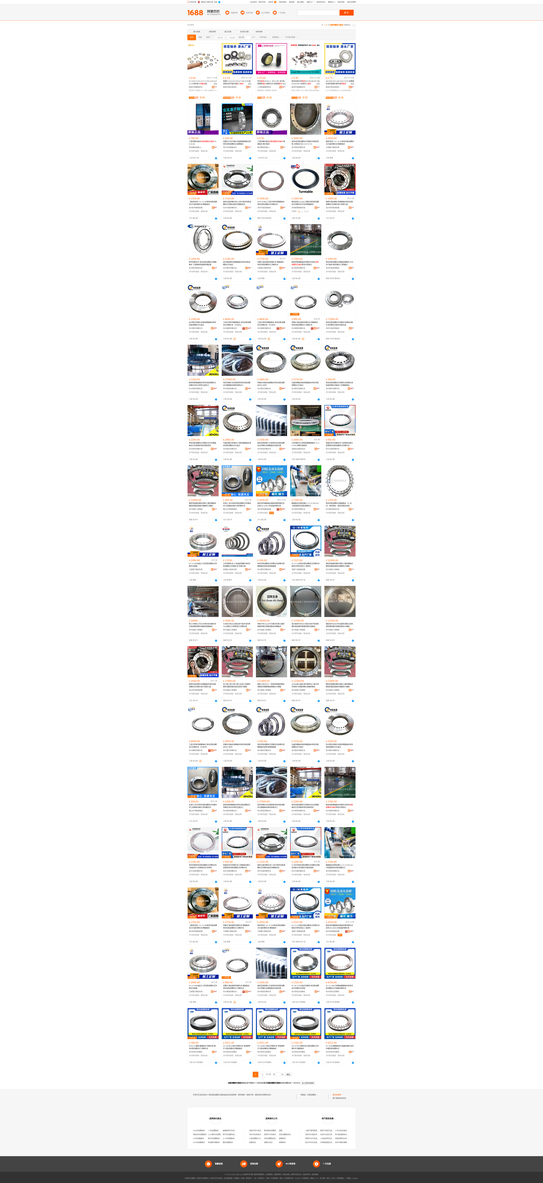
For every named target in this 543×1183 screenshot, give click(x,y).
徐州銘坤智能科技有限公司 (196, 268)
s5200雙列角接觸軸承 (216, 1135)
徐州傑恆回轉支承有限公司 (299, 147)
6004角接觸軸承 (199, 1131)
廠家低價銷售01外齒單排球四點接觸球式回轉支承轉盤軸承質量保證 (271, 444)
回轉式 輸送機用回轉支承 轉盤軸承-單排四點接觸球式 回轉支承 (270, 263)
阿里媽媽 (274, 1178)
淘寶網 (236, 1178)
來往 (328, 1178)
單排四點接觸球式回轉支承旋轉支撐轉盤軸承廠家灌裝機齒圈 (271, 565)
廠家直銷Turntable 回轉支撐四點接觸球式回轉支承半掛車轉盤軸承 (305, 203)
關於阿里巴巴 (296, 1175)
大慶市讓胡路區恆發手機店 (315, 1131)
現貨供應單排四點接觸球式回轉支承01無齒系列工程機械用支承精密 (203, 866)
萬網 (312, 1178)
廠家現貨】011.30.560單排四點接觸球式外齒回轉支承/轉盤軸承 (340, 143)
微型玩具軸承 (314, 91)
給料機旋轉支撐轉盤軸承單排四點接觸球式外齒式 (236, 263)
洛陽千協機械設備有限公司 (299, 570)
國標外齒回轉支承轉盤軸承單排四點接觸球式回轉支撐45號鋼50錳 (339, 203)
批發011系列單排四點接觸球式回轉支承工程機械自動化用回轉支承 (237, 504)
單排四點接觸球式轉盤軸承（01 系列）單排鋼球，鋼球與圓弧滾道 (339, 504)
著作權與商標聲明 (257, 1175)
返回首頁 (296, 1083)
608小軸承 (304, 91)
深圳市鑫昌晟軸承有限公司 (265, 208)
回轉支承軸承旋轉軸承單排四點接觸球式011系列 (271, 384)
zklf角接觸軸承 (198, 1139)
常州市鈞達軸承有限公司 (231, 147)
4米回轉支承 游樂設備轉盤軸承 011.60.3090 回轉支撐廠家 (305, 444)
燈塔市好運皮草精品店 (313, 1135)
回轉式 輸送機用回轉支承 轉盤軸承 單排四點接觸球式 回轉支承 (305, 323)
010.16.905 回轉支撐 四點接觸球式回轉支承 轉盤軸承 (305, 1047)
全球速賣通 (228, 1178)
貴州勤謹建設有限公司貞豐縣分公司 (348, 1135)
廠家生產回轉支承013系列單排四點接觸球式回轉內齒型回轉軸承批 (237, 203)
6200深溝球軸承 (332, 91)
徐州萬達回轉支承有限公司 (231, 328)
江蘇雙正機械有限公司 (333, 147)
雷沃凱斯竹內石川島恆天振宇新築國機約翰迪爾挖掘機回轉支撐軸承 (305, 625)
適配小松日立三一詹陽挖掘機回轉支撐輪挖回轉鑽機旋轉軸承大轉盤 (271, 685)
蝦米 (281, 1178)
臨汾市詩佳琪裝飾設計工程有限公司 (318, 1142)
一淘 (254, 1178)
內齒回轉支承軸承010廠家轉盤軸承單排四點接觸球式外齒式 (237, 444)
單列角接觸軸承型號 (215, 1139)
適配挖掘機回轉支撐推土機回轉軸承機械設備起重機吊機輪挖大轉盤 (202, 504)
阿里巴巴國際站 (203, 1178)
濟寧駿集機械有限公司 (299, 208)
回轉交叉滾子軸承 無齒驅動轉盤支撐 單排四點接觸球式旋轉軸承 (237, 143)
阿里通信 (305, 1178)
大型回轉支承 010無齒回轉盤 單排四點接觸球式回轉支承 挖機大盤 (236, 565)
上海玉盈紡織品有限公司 (344, 1131)
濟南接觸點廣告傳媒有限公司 (275, 1139)
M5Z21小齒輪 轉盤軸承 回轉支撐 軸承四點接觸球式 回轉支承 (202, 1047)
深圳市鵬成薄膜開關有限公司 (346, 1142)
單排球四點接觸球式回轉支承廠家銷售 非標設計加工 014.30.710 (305, 143)
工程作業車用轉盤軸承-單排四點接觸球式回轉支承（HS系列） (237, 323)
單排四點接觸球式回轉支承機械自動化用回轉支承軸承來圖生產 (339, 323)
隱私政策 (286, 1175)
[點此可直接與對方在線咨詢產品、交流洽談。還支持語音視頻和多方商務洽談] (216, 158)
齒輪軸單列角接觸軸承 (231, 1131)
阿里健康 (340, 1178)
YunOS (297, 1178)
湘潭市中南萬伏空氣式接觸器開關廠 (277, 1135)
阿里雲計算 (289, 1178)
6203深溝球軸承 (345, 91)
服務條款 (277, 1175)
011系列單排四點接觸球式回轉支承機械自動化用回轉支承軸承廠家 (306, 866)
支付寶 (322, 1178)
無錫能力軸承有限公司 (231, 570)
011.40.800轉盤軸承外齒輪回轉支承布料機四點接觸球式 (340, 1047)
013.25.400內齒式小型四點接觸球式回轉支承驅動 (203, 565)
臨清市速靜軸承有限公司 (196, 87)
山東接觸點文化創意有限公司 (260, 1139)
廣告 (215, 84)
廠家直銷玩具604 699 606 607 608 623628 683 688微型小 (306, 82)
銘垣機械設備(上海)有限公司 (196, 147)
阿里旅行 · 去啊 (263, 1178)
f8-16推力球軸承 (207, 91)
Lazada (355, 1178)
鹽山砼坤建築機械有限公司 (231, 509)
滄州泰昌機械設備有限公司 (265, 509)
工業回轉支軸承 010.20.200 (202, 143)
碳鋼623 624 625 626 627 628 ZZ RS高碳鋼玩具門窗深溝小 (237, 82)
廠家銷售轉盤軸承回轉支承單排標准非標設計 (305, 263)
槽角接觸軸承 (228, 1142)
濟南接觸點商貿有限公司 (288, 1135)
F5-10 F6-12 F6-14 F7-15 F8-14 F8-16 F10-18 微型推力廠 (203, 82)
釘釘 (333, 1178)
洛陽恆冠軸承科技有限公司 (299, 449)
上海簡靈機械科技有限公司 (265, 87)
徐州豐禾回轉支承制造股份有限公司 (231, 268)
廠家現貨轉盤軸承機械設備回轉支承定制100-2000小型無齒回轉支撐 (271, 504)
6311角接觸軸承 (229, 1139)
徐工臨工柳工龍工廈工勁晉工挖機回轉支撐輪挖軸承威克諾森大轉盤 (236, 685)
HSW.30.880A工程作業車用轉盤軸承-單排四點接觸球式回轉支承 (271, 203)
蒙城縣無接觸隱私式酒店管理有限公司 (278, 1131)
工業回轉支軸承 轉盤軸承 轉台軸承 (271, 143)
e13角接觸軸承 (213, 1131)
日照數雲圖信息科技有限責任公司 (333, 1142)
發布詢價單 (337, 1095)
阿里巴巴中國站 (216, 1178)
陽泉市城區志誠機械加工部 (330, 1131)
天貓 (242, 1178)
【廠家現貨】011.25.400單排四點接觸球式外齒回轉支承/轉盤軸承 (203, 203)
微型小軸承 (296, 91)
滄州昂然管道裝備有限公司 (333, 208)
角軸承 (274, 91)
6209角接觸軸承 (199, 1142)
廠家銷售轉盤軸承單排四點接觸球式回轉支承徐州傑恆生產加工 (202, 384)
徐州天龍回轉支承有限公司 (231, 208)
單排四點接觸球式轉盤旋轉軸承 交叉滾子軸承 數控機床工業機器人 (339, 263)
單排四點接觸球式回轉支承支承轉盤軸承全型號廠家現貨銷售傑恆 (202, 444)
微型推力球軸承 (195, 91)
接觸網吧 (282, 1139)
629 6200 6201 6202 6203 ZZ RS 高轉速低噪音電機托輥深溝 (340, 82)
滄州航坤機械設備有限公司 (196, 208)
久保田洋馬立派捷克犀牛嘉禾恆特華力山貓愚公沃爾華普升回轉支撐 (236, 625)
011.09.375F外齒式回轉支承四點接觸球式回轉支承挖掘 (305, 987)
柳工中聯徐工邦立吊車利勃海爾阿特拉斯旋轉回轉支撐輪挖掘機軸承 (202, 625)
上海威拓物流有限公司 (328, 1139)
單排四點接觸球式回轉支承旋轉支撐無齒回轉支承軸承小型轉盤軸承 (339, 384)
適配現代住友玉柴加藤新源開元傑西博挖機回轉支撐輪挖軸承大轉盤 (339, 625)
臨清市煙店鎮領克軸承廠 (231, 87)
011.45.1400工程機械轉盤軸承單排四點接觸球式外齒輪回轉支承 (339, 987)
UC (316, 1178)
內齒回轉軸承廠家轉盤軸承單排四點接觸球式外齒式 (305, 384)
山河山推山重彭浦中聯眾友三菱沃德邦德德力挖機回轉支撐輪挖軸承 (305, 685)
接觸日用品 (268, 1142)
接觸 (280, 1131)
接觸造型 (252, 1142)
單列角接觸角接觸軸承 (231, 1135)
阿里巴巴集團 (190, 1178)
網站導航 (315, 1175)
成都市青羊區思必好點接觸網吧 (261, 1131)
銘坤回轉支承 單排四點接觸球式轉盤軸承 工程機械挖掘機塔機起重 (202, 263)
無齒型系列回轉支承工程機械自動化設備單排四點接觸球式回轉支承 (339, 444)
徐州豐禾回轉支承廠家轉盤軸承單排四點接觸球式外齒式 (202, 323)
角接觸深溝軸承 (214, 1142)
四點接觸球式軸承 (314, 1095)
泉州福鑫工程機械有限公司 (196, 509)
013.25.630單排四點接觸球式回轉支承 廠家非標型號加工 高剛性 (306, 565)
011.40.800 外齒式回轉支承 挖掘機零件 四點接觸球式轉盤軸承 (236, 1047)
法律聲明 (269, 1175)
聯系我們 (306, 1175)
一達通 (347, 1178)
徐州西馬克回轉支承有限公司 (299, 992)
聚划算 (248, 1178)
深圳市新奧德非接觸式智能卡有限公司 (263, 1135)
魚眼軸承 (268, 91)
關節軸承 (260, 91)
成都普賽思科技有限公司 (344, 1139)
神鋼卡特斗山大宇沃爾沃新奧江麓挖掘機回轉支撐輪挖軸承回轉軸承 (271, 625)
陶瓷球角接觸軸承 (200, 1135)
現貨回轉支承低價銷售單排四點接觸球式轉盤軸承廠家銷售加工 (236, 384)
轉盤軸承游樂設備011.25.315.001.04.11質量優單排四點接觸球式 (305, 504)
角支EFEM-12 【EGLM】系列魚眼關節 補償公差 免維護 (271, 82)
